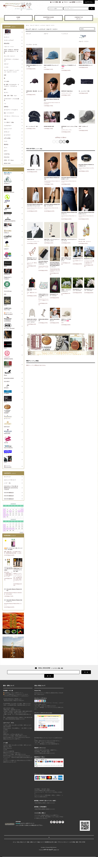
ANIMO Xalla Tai (30, 239)
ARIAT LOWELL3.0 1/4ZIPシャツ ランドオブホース (66, 259)
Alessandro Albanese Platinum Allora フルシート (69, 213)
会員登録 (73, 2)
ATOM (83, 842)
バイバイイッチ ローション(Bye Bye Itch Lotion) (8, 569)
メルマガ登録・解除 (56, 2)
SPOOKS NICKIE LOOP (49, 126)
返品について (40, 842)
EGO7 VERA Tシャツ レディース (32, 290)
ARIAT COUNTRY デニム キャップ (51, 65)
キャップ (28, 33)
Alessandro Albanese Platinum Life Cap (51, 100)
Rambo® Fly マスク (88, 258)
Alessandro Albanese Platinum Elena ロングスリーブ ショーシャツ (35, 205)
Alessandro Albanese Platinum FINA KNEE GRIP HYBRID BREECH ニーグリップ (55, 264)
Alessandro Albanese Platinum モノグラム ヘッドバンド (43, 263)
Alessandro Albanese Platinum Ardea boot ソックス (69, 178)
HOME (18, 18)
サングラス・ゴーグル (31, 44)
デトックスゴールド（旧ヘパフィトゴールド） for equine (13, 549)
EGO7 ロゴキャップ (83, 126)
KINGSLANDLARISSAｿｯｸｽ (44, 320)
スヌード (46, 33)
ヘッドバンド (64, 33)
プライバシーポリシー (63, 842)
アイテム (90, 2)
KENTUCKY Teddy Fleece (67, 91)
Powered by (41, 849)
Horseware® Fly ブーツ (78, 258)
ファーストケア (82, 239)
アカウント (66, 2)
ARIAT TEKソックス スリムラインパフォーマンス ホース (51, 240)
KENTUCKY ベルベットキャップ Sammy (69, 127)
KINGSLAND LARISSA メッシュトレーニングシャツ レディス (32, 321)
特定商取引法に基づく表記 (51, 842)
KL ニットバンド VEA (84, 91)
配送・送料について (31, 842)
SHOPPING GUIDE (48, 18)
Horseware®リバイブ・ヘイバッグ (54, 295)
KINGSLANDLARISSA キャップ (85, 65)
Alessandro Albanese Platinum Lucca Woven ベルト (86, 165)
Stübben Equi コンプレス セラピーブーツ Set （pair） (17, 570)
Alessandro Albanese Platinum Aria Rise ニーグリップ (52, 205)
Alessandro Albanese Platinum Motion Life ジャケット (86, 213)
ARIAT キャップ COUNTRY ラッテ (68, 65)
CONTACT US (79, 18)
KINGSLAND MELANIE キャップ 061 (34, 92)
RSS (80, 842)
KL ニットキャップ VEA (32, 126)
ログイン (80, 2)
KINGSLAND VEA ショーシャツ (34, 169)
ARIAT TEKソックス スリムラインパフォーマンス (68, 240)
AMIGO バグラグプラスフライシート (66, 290)
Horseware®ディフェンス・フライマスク (77, 290)
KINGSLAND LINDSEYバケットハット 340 (34, 66)
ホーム (27, 25)
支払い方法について (21, 842)
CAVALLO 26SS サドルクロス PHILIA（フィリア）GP (43, 296)
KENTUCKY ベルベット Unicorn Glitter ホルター (32, 259)
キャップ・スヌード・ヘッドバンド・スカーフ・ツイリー (42, 25)
